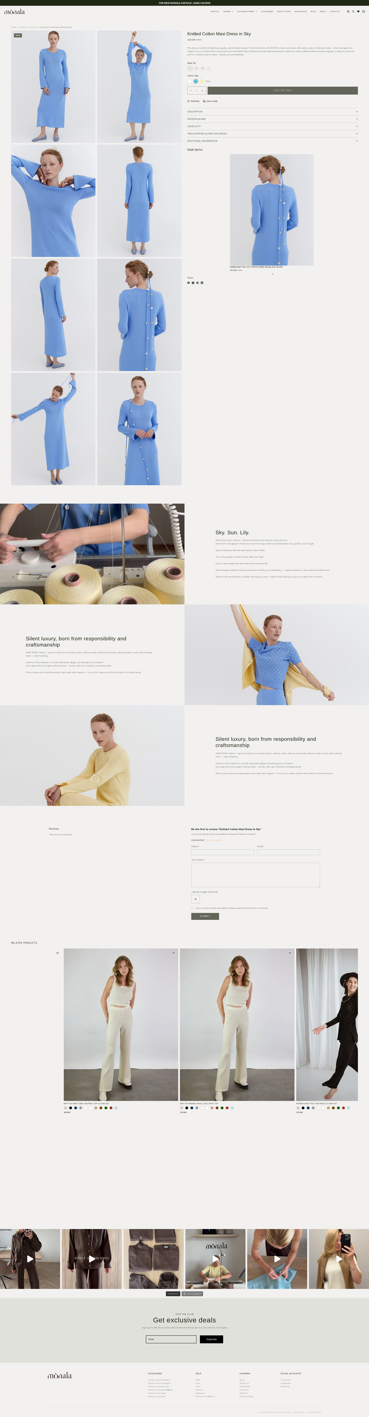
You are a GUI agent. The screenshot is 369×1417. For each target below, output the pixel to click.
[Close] (224, 659)
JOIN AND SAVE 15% (184, 749)
